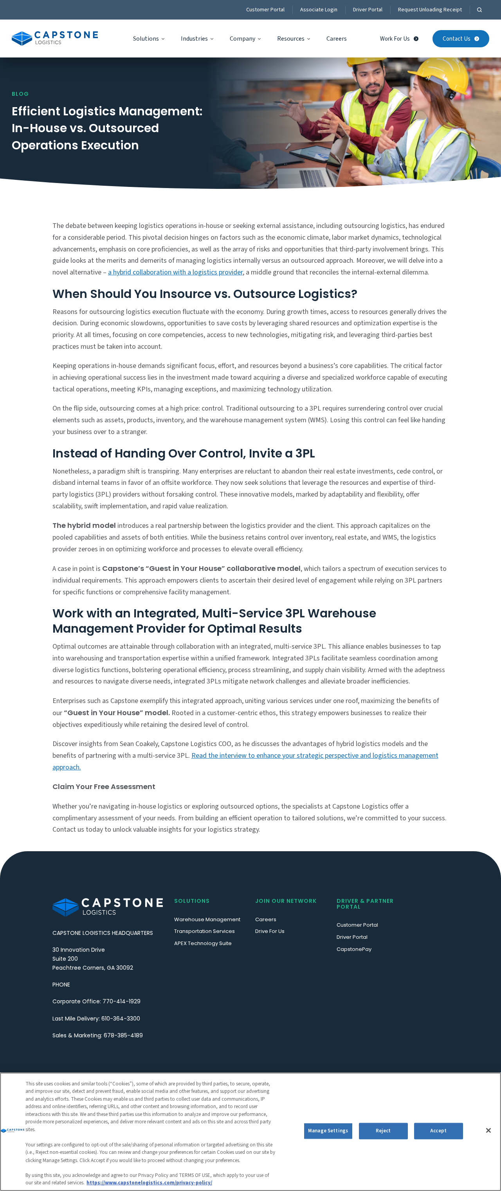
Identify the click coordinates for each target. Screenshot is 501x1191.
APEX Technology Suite (203, 943)
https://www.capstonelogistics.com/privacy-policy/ (149, 1182)
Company (242, 38)
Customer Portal (265, 10)
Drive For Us (270, 931)
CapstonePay (354, 949)
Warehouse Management (207, 919)
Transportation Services (204, 931)
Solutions (146, 38)
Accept (438, 1130)
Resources (291, 38)
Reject (383, 1130)
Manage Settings (328, 1130)
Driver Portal (367, 10)
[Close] (488, 1130)
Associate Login (318, 10)
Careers (336, 38)
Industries (194, 38)
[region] (250, 1132)
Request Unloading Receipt (430, 10)
